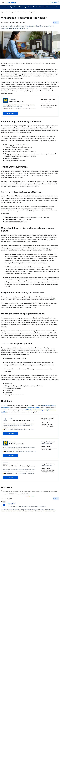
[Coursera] (11, 2)
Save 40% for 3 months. (42, 7)
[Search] (48, 2)
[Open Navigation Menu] (3, 2)
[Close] (56, 6)
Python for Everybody (34, 408)
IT (6, 12)
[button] (56, 22)
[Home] (2, 12)
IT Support (11, 12)
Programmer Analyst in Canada (18, 491)
